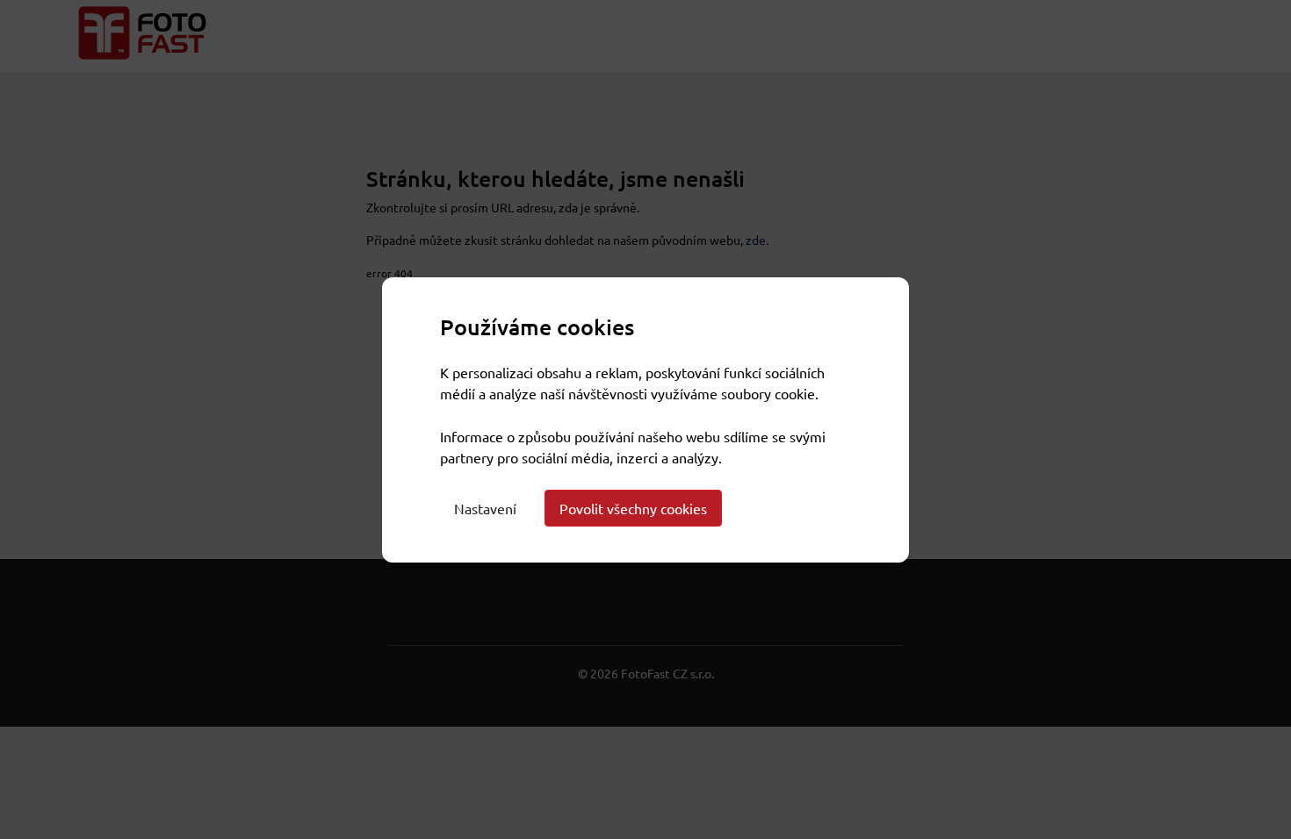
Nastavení (485, 508)
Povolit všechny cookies (633, 508)
